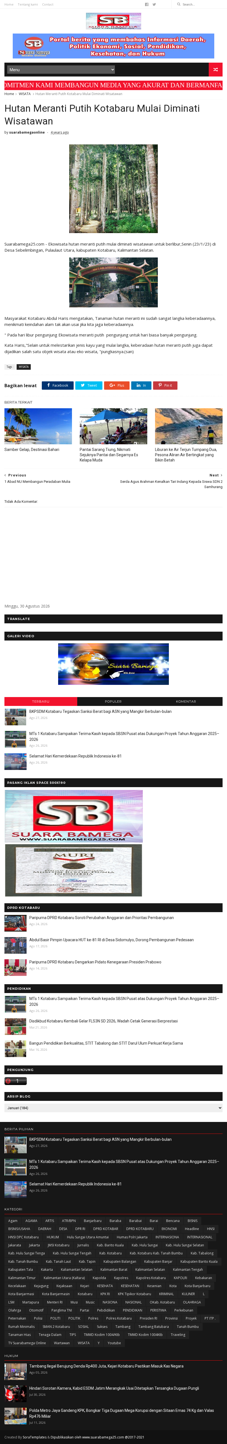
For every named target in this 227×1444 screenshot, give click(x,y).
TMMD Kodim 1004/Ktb (102, 1334)
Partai (84, 1310)
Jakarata (14, 1245)
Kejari (84, 1286)
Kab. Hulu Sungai (145, 1245)
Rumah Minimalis (21, 1326)
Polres (93, 1318)
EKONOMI (169, 1228)
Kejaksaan (64, 1286)
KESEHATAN (130, 1286)
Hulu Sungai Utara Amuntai (88, 1237)
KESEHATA (105, 1286)
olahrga (14, 1310)
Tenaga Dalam (50, 1334)
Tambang (122, 1326)
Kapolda (99, 1277)
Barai (154, 1220)
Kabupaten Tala (20, 1269)
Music (90, 1302)
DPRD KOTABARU (140, 1228)
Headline (192, 1228)
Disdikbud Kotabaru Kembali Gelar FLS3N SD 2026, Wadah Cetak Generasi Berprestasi (103, 1021)
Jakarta (34, 1245)
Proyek (191, 1318)
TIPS (72, 1334)
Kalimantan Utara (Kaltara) (64, 1277)
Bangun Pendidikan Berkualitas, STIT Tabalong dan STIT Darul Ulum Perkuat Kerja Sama (106, 1043)
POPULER (113, 701)
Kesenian (154, 1286)
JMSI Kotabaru (58, 1245)
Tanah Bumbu (188, 1326)
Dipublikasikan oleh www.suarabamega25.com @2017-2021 (98, 1437)
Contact (47, 4)
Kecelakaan (17, 1286)
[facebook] (146, 4)
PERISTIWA (158, 1310)
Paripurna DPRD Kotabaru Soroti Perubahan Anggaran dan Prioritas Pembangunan (101, 917)
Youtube (114, 1343)
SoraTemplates (35, 1437)
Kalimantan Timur (22, 1277)
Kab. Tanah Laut (58, 1261)
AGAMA (31, 1220)
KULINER (188, 1294)
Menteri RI (55, 1302)
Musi (74, 1302)
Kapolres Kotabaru (151, 1277)
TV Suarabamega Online (27, 1343)
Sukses (102, 1326)
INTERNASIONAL (199, 1237)
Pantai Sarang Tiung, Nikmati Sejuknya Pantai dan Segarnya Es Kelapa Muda (109, 454)
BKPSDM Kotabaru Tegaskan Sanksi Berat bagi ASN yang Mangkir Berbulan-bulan (100, 711)
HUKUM (53, 1237)
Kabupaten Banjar (158, 1261)
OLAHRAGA (192, 1302)
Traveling (178, 1334)
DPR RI (80, 1228)
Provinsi (171, 1318)
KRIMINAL (166, 1294)
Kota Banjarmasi (21, 1294)
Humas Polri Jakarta (132, 1237)
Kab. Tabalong (202, 1253)
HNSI (211, 1228)
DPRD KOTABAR (105, 1228)
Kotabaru (85, 1294)
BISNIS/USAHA (19, 1228)
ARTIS (49, 1220)
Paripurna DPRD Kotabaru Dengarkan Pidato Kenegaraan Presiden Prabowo (95, 962)
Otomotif (36, 1310)
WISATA (25, 93)
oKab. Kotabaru (162, 1302)
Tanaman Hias (19, 1334)
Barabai (135, 1220)
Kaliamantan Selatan (76, 1269)
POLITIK (74, 1318)
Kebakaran (203, 1277)
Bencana (173, 1220)
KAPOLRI (180, 1277)
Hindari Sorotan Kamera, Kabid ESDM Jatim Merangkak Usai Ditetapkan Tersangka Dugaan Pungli (114, 1388)
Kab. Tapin (87, 1261)
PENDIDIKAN (132, 1310)
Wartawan (62, 1343)
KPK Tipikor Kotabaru (134, 1294)
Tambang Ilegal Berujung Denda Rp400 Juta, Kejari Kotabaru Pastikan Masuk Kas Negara (106, 1366)
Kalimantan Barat (113, 1269)
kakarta (47, 1269)
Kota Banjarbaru (197, 1286)
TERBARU (41, 701)
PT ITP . (210, 1318)
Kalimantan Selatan (150, 1269)
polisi (38, 1318)
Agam (12, 1220)
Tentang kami (28, 4)
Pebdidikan (106, 1310)
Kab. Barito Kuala (110, 1245)
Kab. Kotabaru (110, 1253)
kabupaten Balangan (120, 1261)
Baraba (115, 1220)
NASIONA (110, 1302)
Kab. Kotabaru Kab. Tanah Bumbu (156, 1253)
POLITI (55, 1318)
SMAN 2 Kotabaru (56, 1326)
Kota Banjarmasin (56, 1294)
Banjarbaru (93, 1220)
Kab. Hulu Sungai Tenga (26, 1253)
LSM (11, 1302)
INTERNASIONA (167, 1237)
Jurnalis (83, 1245)
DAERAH (44, 1228)
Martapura (30, 1302)
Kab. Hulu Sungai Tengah (72, 1253)
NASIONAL (133, 1302)
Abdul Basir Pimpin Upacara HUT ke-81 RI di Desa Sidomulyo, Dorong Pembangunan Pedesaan (111, 940)
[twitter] (154, 4)
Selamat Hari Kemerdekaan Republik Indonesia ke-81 (75, 756)
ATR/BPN (69, 1220)
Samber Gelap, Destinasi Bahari (31, 449)
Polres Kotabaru (119, 1318)
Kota (173, 1286)
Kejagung (41, 1286)
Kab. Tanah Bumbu (23, 1261)
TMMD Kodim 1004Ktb (145, 1334)
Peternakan (17, 1318)
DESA (63, 1228)
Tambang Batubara (153, 1326)
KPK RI (105, 1294)
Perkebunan (183, 1310)
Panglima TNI (61, 1310)
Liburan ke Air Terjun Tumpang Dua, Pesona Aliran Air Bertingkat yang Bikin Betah (186, 454)
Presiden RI (148, 1318)
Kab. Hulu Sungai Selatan (185, 1245)
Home (9, 4)
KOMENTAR (186, 701)
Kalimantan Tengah (188, 1269)
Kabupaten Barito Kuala (199, 1261)
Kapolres (121, 1277)
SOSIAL (83, 1326)
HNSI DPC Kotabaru (23, 1237)
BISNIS (192, 1220)
